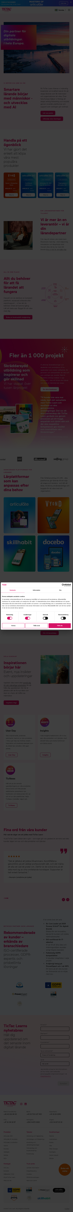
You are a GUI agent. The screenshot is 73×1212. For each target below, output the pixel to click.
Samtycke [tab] (13, 590)
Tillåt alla (59, 625)
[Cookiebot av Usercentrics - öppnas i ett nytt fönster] (63, 585)
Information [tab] (36, 590)
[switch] (27, 618)
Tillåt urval (36, 625)
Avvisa (13, 625)
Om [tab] (60, 590)
